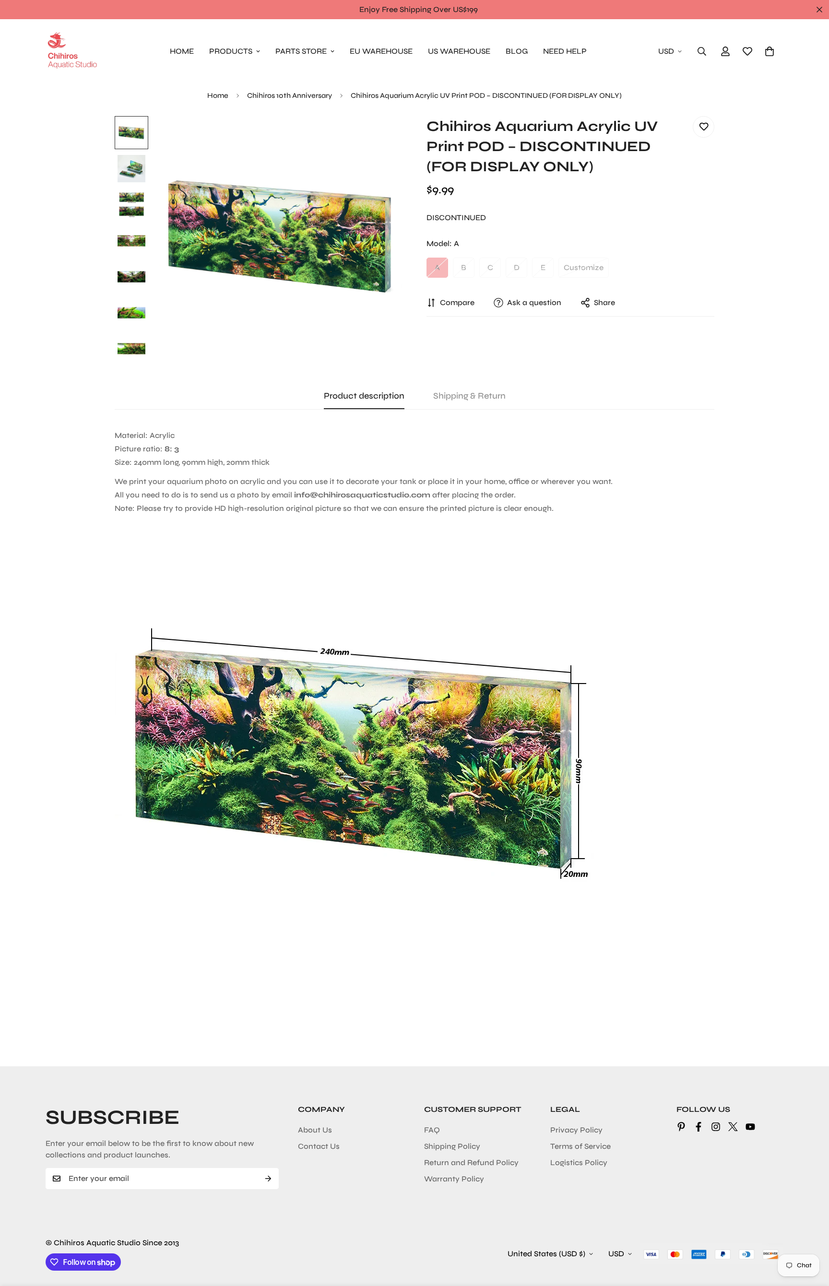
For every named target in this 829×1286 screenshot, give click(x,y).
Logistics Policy (578, 1162)
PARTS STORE (301, 51)
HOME (182, 51)
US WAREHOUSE (459, 51)
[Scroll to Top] (810, 1234)
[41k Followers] (698, 1127)
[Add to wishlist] (703, 127)
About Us (315, 1129)
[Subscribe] (268, 1178)
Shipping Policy (452, 1146)
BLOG (517, 51)
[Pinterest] (681, 1127)
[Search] (701, 51)
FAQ (432, 1129)
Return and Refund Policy (471, 1162)
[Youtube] (750, 1127)
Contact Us (319, 1146)
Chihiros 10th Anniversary (289, 95)
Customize (584, 267)
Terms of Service (580, 1146)
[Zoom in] (382, 136)
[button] (769, 51)
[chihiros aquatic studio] (72, 51)
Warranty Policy (454, 1178)
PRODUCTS (230, 51)
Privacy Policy (576, 1129)
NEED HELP (565, 51)
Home (217, 95)
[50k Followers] (716, 1127)
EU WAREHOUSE (381, 51)
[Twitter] (733, 1127)
